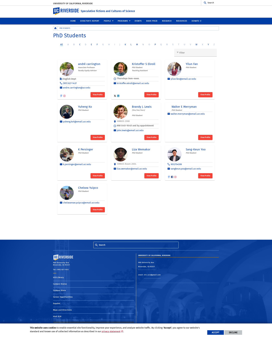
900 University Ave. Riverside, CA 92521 (147, 265)
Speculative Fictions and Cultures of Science (108, 11)
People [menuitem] (107, 21)
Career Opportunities (63, 297)
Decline (233, 332)
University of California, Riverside (73, 3)
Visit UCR (57, 316)
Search (211, 3)
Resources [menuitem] (181, 21)
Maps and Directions (62, 310)
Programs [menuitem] (123, 21)
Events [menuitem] (138, 21)
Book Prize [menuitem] (152, 21)
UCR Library (58, 277)
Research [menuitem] (167, 21)
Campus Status (60, 284)
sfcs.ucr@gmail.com (152, 275)
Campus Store (59, 290)
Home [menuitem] (73, 21)
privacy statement (111, 331)
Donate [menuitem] (195, 21)
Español (56, 303)
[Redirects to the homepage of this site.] (55, 28)
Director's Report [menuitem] (89, 21)
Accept (215, 332)
